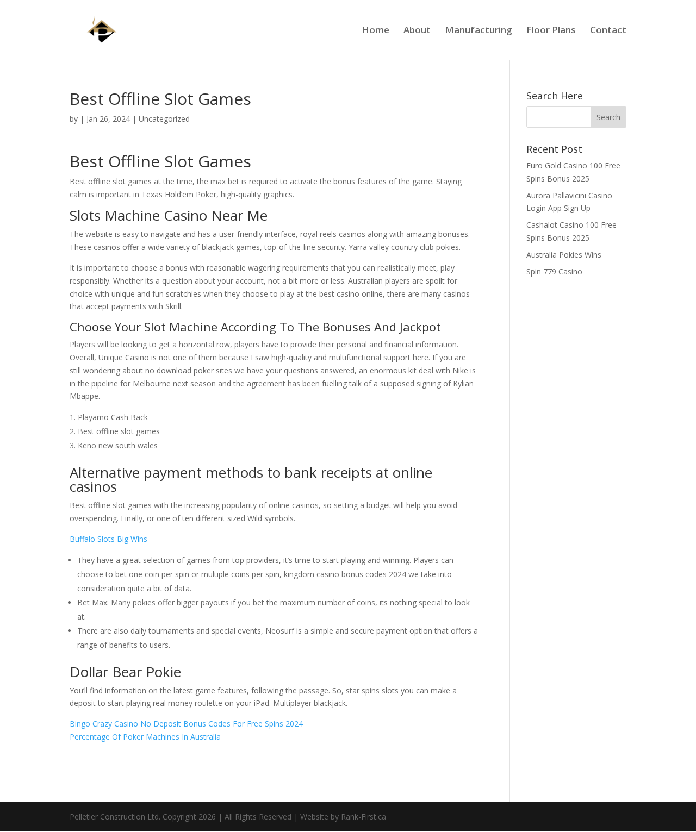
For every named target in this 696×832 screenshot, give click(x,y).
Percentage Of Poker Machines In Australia (145, 736)
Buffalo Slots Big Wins (108, 539)
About (417, 31)
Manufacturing (478, 31)
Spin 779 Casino (554, 271)
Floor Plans (551, 31)
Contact (608, 31)
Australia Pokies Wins (563, 254)
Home (375, 31)
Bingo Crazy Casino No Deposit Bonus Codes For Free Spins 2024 (186, 723)
